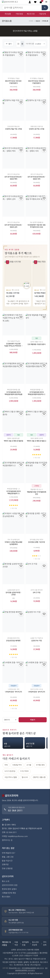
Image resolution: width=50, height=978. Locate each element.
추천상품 (8, 14)
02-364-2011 (15, 810)
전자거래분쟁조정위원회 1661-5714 (33, 968)
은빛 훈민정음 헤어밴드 (13, 640)
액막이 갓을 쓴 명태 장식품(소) (36, 441)
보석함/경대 (40, 765)
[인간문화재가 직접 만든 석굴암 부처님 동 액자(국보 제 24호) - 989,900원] (13, 324)
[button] (35, 2)
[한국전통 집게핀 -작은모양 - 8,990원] (36, 523)
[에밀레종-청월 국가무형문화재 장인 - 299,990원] (36, 472)
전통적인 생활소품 (39, 777)
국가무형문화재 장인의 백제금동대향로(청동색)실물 (13, 393)
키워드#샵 (19, 14)
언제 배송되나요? (8, 853)
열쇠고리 (25, 777)
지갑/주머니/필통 (10, 777)
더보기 (32, 720)
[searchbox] (22, 7)
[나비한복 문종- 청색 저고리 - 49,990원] (36, 672)
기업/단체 (42, 14)
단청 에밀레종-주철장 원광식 (37, 344)
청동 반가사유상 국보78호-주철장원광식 (13, 82)
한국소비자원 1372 (15, 968)
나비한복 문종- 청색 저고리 (36, 692)
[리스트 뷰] (18, 44)
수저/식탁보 (24, 771)
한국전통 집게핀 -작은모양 (36, 542)
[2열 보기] (22, 44)
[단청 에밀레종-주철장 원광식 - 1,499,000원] (36, 324)
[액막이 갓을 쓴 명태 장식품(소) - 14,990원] (36, 421)
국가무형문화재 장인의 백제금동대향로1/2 (13, 492)
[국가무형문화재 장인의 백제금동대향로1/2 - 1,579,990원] (13, 472)
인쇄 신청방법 (7, 868)
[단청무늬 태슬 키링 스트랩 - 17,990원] (13, 110)
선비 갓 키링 (36, 592)
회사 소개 (5, 881)
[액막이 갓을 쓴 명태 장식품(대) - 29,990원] (13, 421)
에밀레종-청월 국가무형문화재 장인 (36, 493)
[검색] (45, 7)
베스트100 (31, 14)
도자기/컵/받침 (9, 771)
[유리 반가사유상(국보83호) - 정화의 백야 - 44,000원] (13, 158)
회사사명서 (6, 897)
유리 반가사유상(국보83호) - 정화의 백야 (13, 178)
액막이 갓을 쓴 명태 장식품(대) (13, 441)
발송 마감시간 (7, 861)
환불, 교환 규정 (7, 857)
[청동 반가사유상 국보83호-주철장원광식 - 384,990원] (36, 62)
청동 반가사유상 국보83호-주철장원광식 (36, 82)
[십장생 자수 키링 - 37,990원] (36, 621)
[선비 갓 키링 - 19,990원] (36, 573)
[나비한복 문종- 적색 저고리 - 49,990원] (13, 672)
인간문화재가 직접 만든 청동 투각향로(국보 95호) (36, 226)
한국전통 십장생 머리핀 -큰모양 (13, 594)
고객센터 (6, 820)
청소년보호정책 (35, 943)
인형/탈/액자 (17, 765)
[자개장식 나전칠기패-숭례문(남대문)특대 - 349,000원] (13, 523)
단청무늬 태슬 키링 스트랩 (13, 129)
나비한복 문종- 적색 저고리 (13, 692)
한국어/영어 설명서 (9, 889)
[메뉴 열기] (46, 2)
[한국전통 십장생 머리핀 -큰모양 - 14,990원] (13, 573)
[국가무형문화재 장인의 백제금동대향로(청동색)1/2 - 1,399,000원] (36, 373)
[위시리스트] (21, 54)
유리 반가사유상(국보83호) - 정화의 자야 (37, 178)
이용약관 (16, 943)
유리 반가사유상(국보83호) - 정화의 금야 (13, 226)
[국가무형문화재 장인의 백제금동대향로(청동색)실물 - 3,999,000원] (13, 373)
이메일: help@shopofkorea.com (15, 836)
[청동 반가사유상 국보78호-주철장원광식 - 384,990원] (13, 62)
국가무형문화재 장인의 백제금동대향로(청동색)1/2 (36, 393)
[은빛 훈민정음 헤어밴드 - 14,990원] (13, 621)
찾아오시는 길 (7, 840)
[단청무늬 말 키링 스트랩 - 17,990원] (36, 110)
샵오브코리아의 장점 (9, 885)
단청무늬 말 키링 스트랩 (36, 129)
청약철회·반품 (25, 943)
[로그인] (30, 2)
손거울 (29, 765)
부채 (6, 765)
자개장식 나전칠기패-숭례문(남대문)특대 (13, 543)
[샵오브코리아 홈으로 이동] (10, 2)
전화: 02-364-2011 (9, 832)
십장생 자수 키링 (36, 640)
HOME (31, 21)
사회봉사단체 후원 (9, 893)
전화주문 (5, 864)
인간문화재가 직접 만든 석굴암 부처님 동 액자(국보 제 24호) (13, 345)
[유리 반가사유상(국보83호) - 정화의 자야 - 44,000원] (36, 158)
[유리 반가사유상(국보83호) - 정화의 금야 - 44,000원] (13, 206)
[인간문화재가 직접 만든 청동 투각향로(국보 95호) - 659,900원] (36, 206)
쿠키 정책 (44, 943)
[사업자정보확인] (32, 953)
